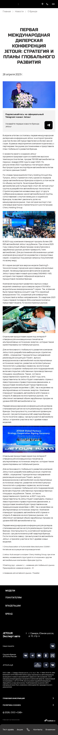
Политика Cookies (12, 705)
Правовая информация (14, 698)
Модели (10, 590)
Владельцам (13, 605)
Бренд (9, 614)
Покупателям (13, 597)
